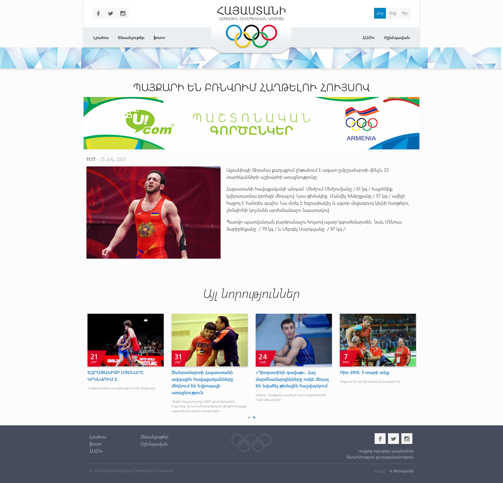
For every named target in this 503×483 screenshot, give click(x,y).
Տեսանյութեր (131, 37)
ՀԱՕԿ (368, 37)
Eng (392, 12)
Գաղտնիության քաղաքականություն (379, 456)
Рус (405, 12)
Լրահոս (101, 37)
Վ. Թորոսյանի (401, 470)
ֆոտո (159, 37)
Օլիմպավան (397, 37)
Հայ (380, 12)
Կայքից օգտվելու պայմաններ (385, 450)
